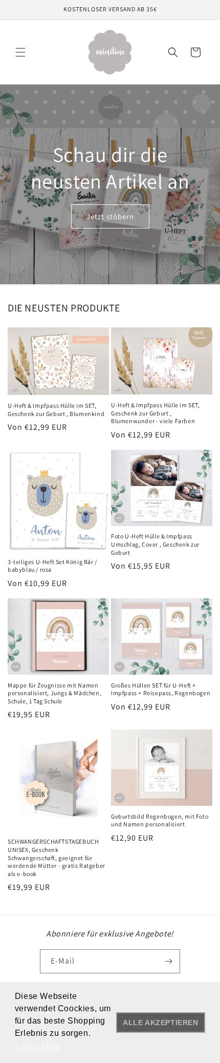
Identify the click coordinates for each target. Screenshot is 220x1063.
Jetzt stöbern (110, 216)
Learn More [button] (38, 1047)
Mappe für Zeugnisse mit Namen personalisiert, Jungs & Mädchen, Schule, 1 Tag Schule (54, 693)
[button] (20, 52)
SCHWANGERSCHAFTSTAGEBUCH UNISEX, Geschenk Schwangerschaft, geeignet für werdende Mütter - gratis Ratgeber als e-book (56, 857)
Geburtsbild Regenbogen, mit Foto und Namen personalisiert (159, 820)
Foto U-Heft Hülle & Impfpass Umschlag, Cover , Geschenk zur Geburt (155, 544)
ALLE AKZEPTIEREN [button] (161, 1022)
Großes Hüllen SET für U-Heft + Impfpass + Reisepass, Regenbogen (160, 689)
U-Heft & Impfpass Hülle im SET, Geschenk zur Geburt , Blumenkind (56, 410)
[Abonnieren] (168, 961)
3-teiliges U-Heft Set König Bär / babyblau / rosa (52, 566)
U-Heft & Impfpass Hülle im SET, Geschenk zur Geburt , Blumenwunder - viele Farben (155, 413)
